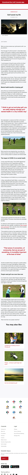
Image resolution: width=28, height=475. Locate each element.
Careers (2, 437)
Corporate (3, 426)
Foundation (3, 433)
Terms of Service (17, 431)
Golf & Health (3, 444)
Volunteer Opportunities (6, 442)
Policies (15, 429)
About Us (3, 431)
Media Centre (4, 439)
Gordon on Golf (14, 11)
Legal (15, 426)
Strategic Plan (17, 435)
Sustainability (3, 446)
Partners (2, 435)
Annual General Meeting (19, 433)
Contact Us (3, 429)
